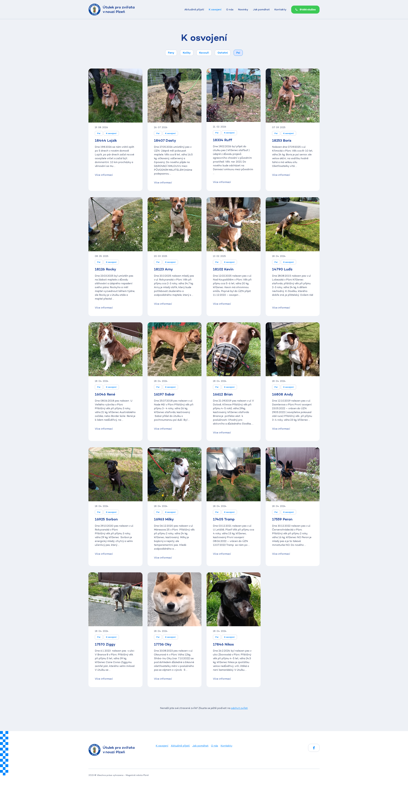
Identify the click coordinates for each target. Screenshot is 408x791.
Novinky (243, 9)
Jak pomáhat (261, 9)
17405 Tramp (224, 519)
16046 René (105, 394)
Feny (171, 52)
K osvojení (215, 9)
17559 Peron (282, 519)
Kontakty (280, 9)
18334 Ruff (222, 140)
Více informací (104, 175)
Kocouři (204, 52)
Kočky (187, 52)
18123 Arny (163, 269)
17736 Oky (162, 644)
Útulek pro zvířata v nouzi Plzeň (119, 9)
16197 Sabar (164, 394)
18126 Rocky (105, 269)
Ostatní (223, 52)
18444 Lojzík (106, 140)
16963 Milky (164, 519)
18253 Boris (281, 140)
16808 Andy (282, 394)
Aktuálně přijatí (194, 9)
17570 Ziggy (105, 644)
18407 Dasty (165, 140)
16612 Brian (223, 394)
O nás (229, 9)
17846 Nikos (223, 644)
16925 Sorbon (106, 519)
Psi (238, 52)
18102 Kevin (223, 269)
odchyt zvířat (239, 708)
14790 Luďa (282, 269)
